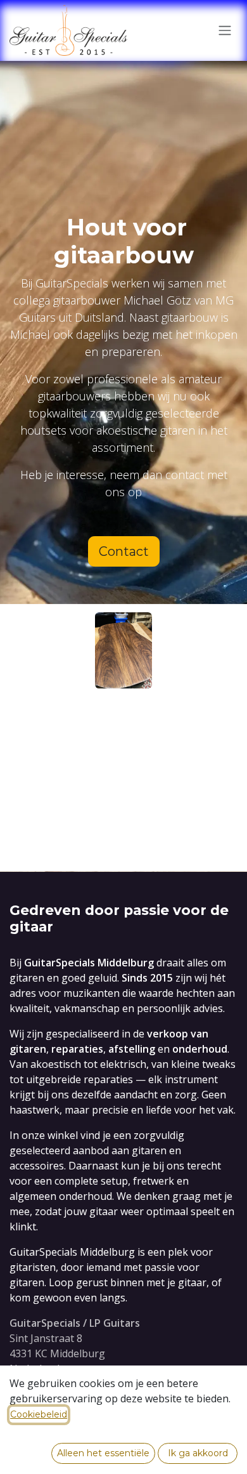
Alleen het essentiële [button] (103, 1453)
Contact (124, 551)
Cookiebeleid (38, 1414)
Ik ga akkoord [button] (198, 1453)
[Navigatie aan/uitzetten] (225, 31)
